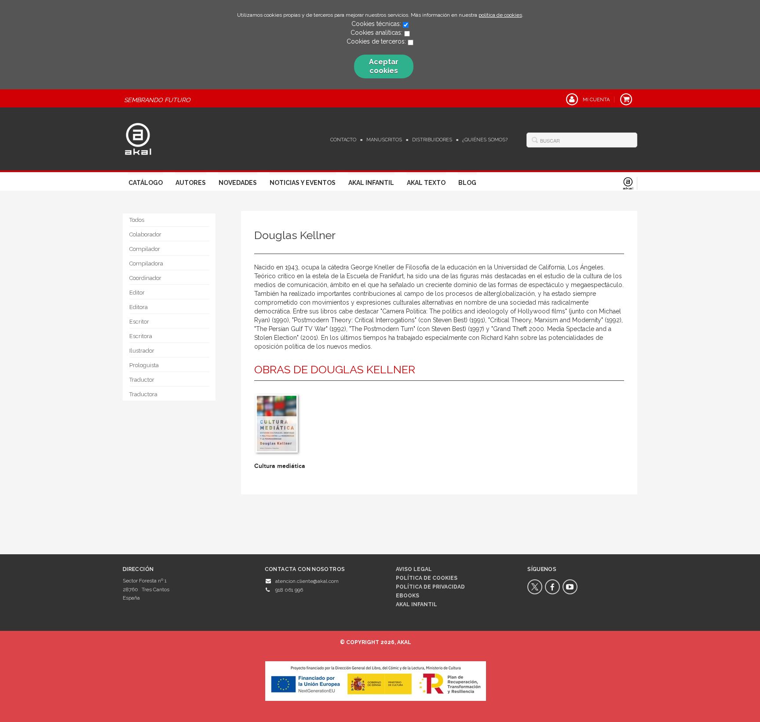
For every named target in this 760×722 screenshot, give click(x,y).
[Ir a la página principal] (138, 138)
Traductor (141, 379)
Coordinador (145, 278)
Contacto (343, 140)
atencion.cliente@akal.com (307, 581)
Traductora (143, 394)
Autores (190, 182)
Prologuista (144, 365)
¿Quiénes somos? (485, 140)
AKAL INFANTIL (416, 604)
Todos (136, 220)
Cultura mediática (279, 466)
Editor (137, 292)
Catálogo (145, 182)
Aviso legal (414, 569)
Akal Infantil (371, 182)
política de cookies (500, 15)
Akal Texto (426, 182)
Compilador (144, 249)
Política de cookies (426, 578)
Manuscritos (384, 140)
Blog (467, 182)
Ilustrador (141, 350)
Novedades (238, 182)
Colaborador (145, 234)
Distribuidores (432, 140)
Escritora (140, 336)
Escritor (139, 321)
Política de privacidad (430, 587)
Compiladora (146, 263)
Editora (138, 307)
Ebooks (407, 596)
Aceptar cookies (383, 66)
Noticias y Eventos (303, 182)
